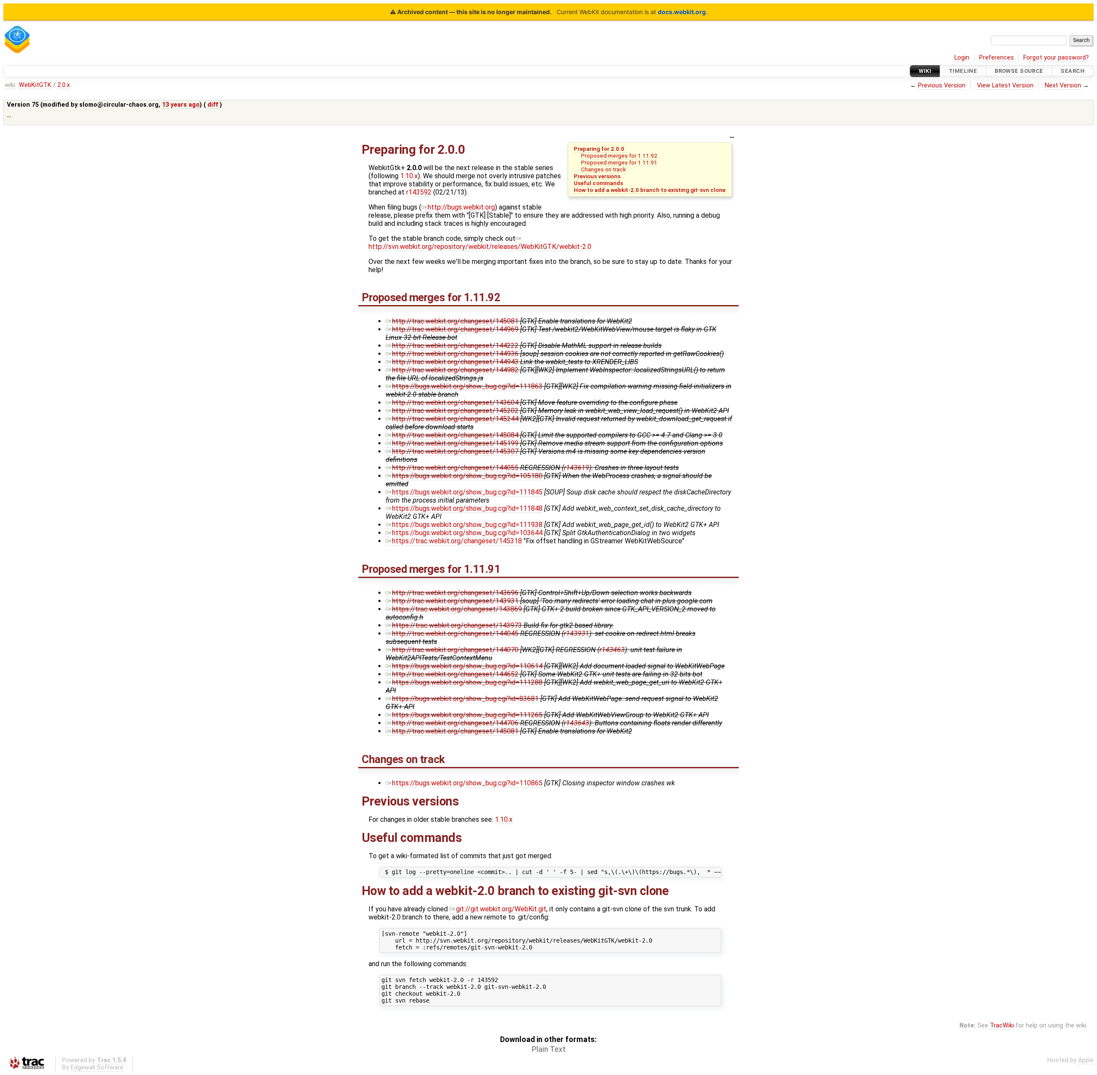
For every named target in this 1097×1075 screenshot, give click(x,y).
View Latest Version (1005, 85)
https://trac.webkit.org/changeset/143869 (457, 609)
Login (961, 57)
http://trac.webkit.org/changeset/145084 (455, 435)
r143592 (419, 192)
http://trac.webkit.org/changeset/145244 (455, 419)
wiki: (10, 85)
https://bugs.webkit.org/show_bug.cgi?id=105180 (467, 476)
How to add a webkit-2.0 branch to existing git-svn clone (649, 189)
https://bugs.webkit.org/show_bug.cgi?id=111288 (467, 682)
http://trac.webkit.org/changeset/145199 (455, 443)
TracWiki (1002, 1025)
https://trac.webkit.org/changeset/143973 (457, 625)
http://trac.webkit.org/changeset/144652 (455, 674)
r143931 (576, 633)
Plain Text (549, 1049)
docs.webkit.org (682, 11)
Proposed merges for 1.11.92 (619, 155)
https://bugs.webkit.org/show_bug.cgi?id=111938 (467, 525)
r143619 (576, 468)
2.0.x (63, 85)
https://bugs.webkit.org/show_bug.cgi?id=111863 (467, 386)
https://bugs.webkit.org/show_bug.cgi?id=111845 (467, 492)
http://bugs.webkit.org (461, 207)
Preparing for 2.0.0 (599, 148)
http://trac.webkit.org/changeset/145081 (455, 321)
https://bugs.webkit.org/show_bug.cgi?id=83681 (465, 699)
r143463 (612, 650)
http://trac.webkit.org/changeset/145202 (455, 411)
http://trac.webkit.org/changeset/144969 (455, 329)
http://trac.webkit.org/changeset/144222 (455, 345)
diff (212, 104)
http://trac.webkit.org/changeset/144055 (455, 468)
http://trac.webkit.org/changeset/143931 (455, 601)
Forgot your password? (1056, 57)
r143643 (576, 723)
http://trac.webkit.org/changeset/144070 (455, 650)
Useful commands (598, 183)
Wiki (925, 71)
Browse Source (1019, 71)
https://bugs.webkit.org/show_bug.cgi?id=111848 (467, 508)
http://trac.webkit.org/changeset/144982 (455, 370)
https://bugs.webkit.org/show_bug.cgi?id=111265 (467, 715)
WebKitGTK (35, 85)
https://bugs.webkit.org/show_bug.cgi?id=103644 (467, 533)
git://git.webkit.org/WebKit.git (501, 909)
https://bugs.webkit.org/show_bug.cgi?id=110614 (467, 666)
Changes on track (603, 169)
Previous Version (941, 85)
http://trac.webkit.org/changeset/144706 (455, 723)
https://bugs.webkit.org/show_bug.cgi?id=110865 (467, 783)
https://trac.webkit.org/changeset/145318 (457, 541)
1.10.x (409, 176)
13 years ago (181, 104)
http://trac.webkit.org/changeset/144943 (455, 362)
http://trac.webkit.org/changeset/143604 (455, 402)
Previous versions (597, 176)
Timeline (963, 71)
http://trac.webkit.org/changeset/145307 (455, 451)
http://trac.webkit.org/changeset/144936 (455, 354)
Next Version (1063, 85)
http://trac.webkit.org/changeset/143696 (455, 593)
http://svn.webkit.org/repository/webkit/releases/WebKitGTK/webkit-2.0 (480, 247)
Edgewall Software (97, 1067)
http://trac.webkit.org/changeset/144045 (455, 633)
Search (1073, 71)
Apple (1086, 1060)
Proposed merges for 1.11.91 (619, 162)
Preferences (996, 57)
